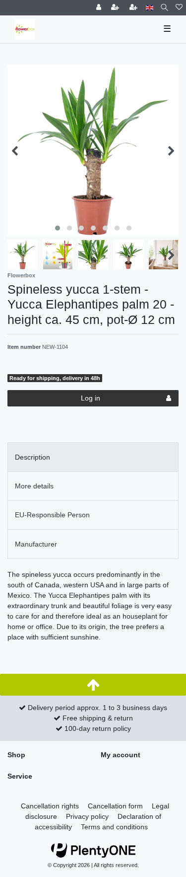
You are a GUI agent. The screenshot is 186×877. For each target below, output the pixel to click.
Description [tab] (32, 457)
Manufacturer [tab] (36, 544)
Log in (90, 398)
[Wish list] (179, 7)
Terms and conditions (114, 827)
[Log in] (100, 7)
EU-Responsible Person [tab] (52, 515)
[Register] (116, 7)
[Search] (164, 7)
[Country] (149, 7)
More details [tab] (34, 486)
